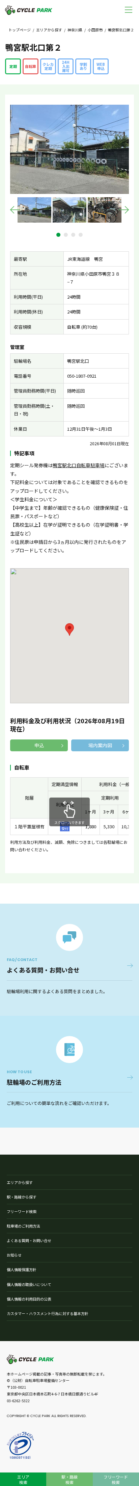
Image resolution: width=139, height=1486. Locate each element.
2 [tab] (66, 235)
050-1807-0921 (81, 376)
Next (124, 210)
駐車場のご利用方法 (23, 1226)
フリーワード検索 (21, 1211)
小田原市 (95, 29)
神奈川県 (74, 29)
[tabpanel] (34, 210)
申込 (39, 745)
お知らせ (14, 1255)
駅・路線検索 (69, 1479)
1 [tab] (58, 235)
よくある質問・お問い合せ (29, 1240)
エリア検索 (23, 1479)
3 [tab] (73, 235)
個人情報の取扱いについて (29, 1284)
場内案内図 (100, 745)
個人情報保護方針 (21, 1269)
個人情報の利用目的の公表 (29, 1299)
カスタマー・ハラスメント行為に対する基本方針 (47, 1313)
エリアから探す (49, 29)
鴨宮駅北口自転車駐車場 (79, 465)
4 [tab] (81, 235)
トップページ (19, 29)
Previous (15, 210)
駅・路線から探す (21, 1197)
